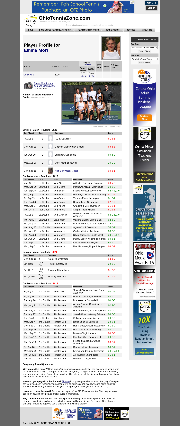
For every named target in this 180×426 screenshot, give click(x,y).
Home (30, 30)
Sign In (151, 8)
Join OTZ (151, 3)
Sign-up (66, 381)
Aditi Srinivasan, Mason (66, 171)
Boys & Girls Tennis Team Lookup (55, 30)
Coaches (131, 30)
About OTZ (147, 30)
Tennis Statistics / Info (88, 30)
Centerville (28, 74)
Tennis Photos (113, 30)
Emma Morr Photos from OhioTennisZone (45, 84)
